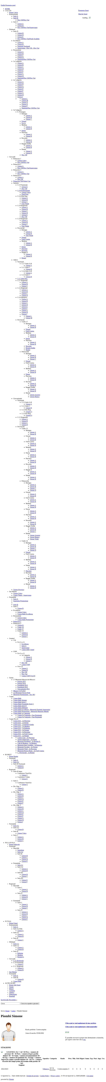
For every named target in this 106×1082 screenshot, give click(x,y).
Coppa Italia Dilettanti (20, 708)
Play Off (24, 155)
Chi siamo (90, 1076)
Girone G (20, 74)
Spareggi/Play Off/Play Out (26, 59)
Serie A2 (16, 762)
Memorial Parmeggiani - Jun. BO (24, 694)
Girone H (20, 76)
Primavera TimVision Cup (21, 181)
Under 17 (20, 629)
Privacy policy (55, 1076)
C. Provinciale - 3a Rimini (25, 753)
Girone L (25, 99)
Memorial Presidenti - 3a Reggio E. (28, 741)
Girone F (20, 72)
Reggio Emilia (30, 348)
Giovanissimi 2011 (23, 689)
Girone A (20, 24)
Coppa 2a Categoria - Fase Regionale (29, 715)
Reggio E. (20, 957)
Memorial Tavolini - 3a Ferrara (27, 747)
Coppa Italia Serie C (19, 702)
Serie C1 (16, 944)
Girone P (24, 106)
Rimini (24, 258)
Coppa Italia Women (20, 700)
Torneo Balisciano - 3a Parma (27, 739)
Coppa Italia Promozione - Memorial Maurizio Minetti (31, 711)
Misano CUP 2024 (19, 691)
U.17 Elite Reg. (22, 279)
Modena (20, 955)
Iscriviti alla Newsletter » (9, 1000)
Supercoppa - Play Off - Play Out (28, 48)
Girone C (20, 56)
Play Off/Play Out (23, 20)
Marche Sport (82, 14)
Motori (11, 989)
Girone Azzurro (35, 395)
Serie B (15, 18)
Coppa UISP (26, 665)
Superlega (20, 850)
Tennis (11, 987)
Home (7, 1011)
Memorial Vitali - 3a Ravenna (27, 749)
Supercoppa (25, 648)
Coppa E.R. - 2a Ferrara (21, 730)
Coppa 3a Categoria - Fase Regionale (29, 717)
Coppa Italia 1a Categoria (21, 713)
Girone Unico (21, 160)
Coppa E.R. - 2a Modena (21, 726)
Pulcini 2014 (21, 683)
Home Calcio (13, 12)
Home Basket (13, 756)
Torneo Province (18, 590)
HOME (7, 9)
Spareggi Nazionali (23, 46)
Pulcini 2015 (21, 681)
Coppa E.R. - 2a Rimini (21, 736)
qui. (84, 1039)
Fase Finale (25, 204)
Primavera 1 (17, 621)
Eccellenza (25, 644)
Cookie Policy (44, 1076)
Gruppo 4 (29, 415)
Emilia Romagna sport (8, 5)
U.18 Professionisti (23, 190)
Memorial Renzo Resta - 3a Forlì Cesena (30, 751)
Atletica (11, 992)
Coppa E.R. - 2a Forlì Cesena (23, 734)
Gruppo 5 (29, 412)
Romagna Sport (83, 10)
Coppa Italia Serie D (20, 706)
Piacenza (24, 249)
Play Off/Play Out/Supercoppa (27, 27)
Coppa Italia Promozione (25, 620)
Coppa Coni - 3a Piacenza (25, 738)
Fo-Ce (24, 123)
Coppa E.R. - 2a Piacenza (21, 721)
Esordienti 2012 (22, 687)
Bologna (20, 953)
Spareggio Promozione (20, 601)
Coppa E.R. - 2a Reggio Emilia (23, 724)
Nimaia (11, 1079)
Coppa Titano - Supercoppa (22, 595)
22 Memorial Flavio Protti (21, 693)
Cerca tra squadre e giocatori (30, 1003)
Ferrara (24, 121)
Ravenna (24, 250)
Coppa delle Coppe (28, 650)
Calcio (13, 1011)
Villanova (46, 1069)
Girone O (25, 104)
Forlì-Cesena (26, 239)
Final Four (25, 194)
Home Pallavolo (14, 844)
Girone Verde (34, 539)
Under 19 (20, 627)
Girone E (20, 37)
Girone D (20, 35)
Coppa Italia (17, 698)
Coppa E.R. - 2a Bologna (21, 728)
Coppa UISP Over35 (28, 676)
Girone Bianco (34, 397)
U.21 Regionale (18, 961)
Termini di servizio (32, 1076)
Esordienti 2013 (22, 685)
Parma (24, 130)
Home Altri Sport (14, 985)
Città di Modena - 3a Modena (27, 743)
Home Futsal (13, 923)
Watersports (13, 994)
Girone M (25, 100)
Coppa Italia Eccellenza (25, 614)
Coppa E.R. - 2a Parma (20, 723)
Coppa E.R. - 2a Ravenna (21, 732)
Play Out (24, 674)
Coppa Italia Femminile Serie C (23, 704)
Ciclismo (12, 991)
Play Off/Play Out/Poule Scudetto (28, 39)
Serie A (15, 16)
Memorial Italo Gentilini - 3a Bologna (29, 745)
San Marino (13, 972)
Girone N (25, 102)
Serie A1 (16, 826)
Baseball (12, 996)
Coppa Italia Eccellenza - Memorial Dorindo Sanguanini (31, 709)
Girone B (20, 26)
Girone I (20, 97)
